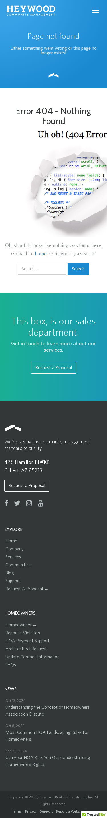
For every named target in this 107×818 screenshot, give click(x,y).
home (41, 253)
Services (13, 557)
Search (78, 269)
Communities (18, 565)
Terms (17, 811)
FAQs (10, 665)
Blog (9, 573)
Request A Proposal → (27, 589)
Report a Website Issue (74, 811)
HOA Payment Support (27, 641)
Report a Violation (22, 633)
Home (11, 541)
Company (14, 549)
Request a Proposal (53, 367)
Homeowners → (21, 625)
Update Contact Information (32, 657)
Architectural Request (26, 649)
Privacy (31, 811)
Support (12, 581)
